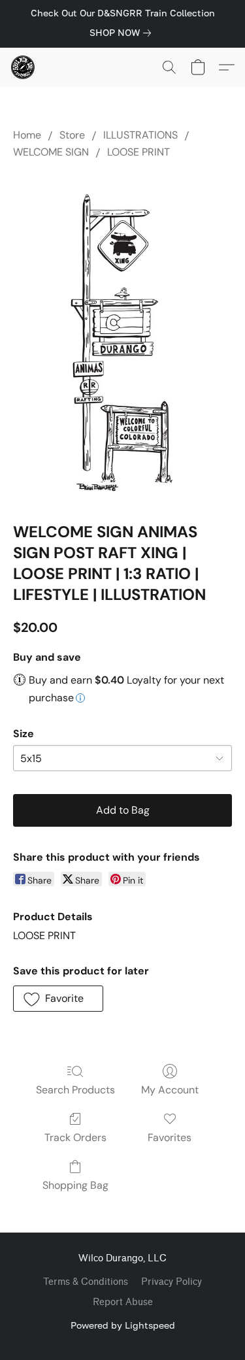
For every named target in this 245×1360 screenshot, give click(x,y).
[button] (23, 67)
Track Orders (75, 1137)
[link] (123, 33)
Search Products (75, 1090)
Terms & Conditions (85, 1281)
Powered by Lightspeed (123, 1325)
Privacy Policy (171, 1281)
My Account (170, 1090)
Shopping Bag (75, 1185)
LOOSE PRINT (138, 152)
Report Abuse (123, 1302)
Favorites (169, 1137)
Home (27, 135)
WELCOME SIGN (51, 152)
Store (72, 135)
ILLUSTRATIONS (140, 135)
